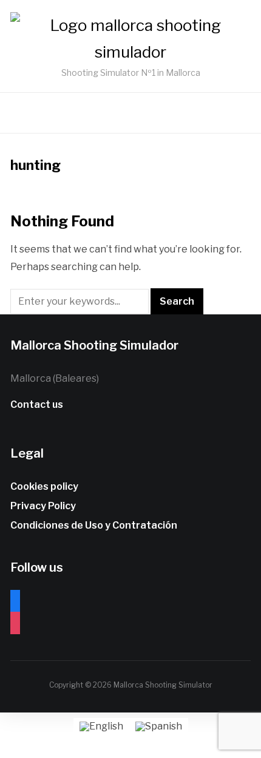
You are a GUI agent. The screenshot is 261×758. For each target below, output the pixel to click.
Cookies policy (44, 486)
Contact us (36, 404)
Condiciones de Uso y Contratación (93, 525)
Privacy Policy (43, 506)
